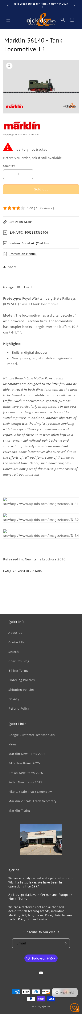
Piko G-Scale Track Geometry (30, 792)
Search (13, 652)
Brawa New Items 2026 (25, 773)
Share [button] (12, 267)
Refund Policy (18, 708)
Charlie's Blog (18, 661)
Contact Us (16, 642)
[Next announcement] (74, 5)
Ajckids (46, 1006)
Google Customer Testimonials (31, 735)
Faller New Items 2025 (25, 782)
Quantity (9, 166)
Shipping (8, 134)
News (12, 744)
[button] (8, 19)
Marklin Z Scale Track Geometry (32, 801)
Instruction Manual (23, 254)
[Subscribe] (65, 943)
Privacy (13, 699)
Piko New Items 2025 (24, 763)
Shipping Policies (21, 690)
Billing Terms (18, 671)
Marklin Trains (19, 810)
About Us (15, 633)
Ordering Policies (21, 680)
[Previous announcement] (7, 5)
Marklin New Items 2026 (26, 754)
